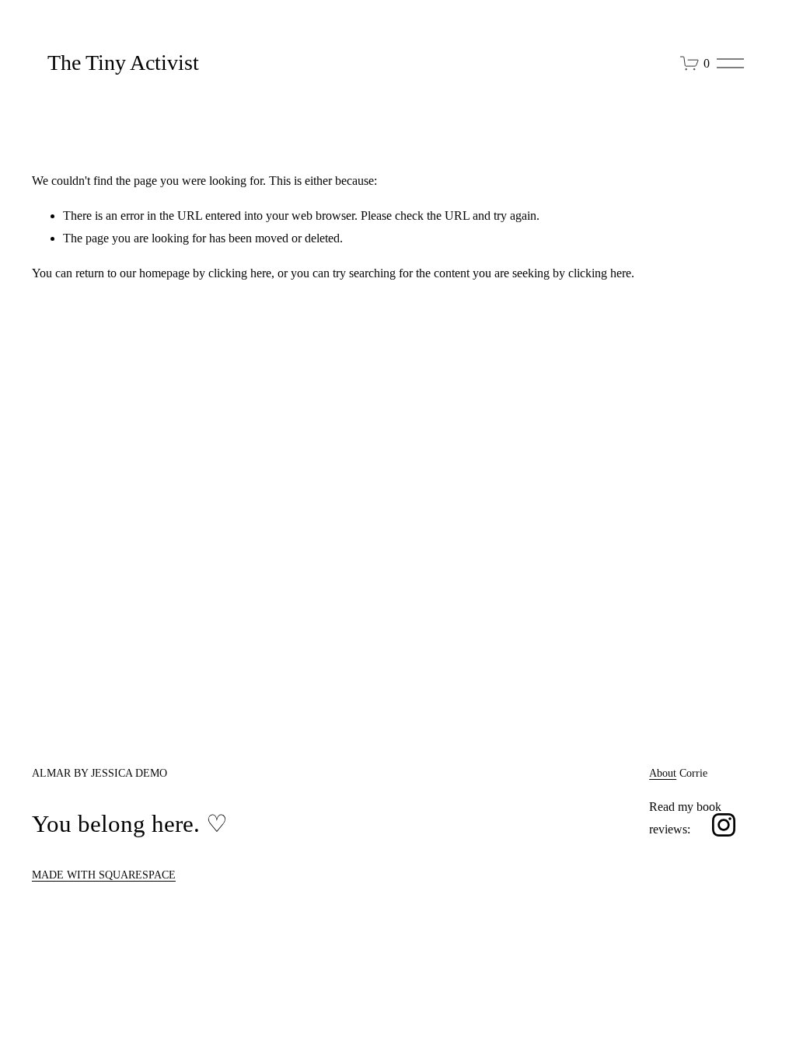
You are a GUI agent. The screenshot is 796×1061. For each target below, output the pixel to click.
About (662, 773)
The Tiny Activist (123, 62)
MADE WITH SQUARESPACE (104, 874)
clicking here (239, 273)
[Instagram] (723, 824)
